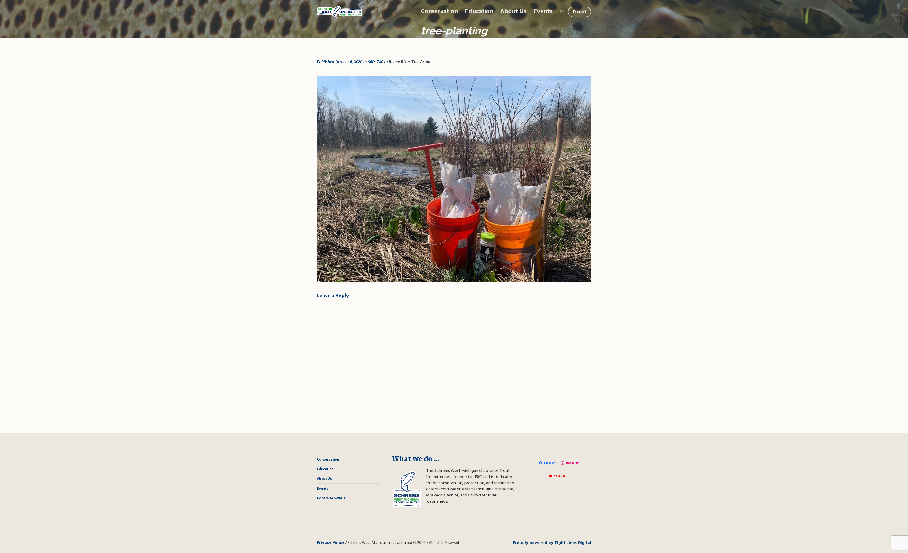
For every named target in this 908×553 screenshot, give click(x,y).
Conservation (328, 459)
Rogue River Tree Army (409, 61)
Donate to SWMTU (331, 498)
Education (325, 469)
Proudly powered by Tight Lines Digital (552, 543)
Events (322, 488)
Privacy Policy (330, 542)
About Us (324, 479)
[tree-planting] (454, 179)
